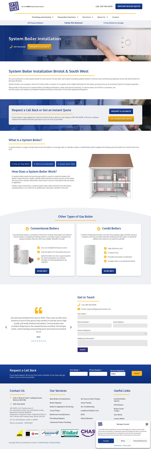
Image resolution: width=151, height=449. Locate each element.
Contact (115, 17)
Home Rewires (87, 418)
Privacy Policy (55, 442)
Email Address (119, 322)
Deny (123, 441)
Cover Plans (55, 410)
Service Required (84, 330)
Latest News (119, 418)
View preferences (140, 441)
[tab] (20, 164)
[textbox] (115, 374)
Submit (83, 350)
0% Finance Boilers (36, 23)
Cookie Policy (118, 445)
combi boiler (85, 147)
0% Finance (118, 405)
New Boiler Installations (60, 399)
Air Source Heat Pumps (90, 399)
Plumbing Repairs (57, 418)
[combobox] (112, 334)
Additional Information (86, 338)
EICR (83, 414)
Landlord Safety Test (90, 410)
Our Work (118, 415)
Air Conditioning (87, 407)
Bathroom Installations (60, 414)
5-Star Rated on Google (114, 23)
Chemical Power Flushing (60, 422)
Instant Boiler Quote (120, 400)
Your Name (82, 314)
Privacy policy (127, 445)
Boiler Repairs (56, 403)
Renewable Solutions (67, 17)
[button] (147, 424)
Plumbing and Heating (41, 17)
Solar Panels (86, 403)
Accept (106, 441)
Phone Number (84, 322)
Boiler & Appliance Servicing (61, 407)
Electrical (87, 17)
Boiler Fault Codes (119, 410)
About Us (101, 17)
